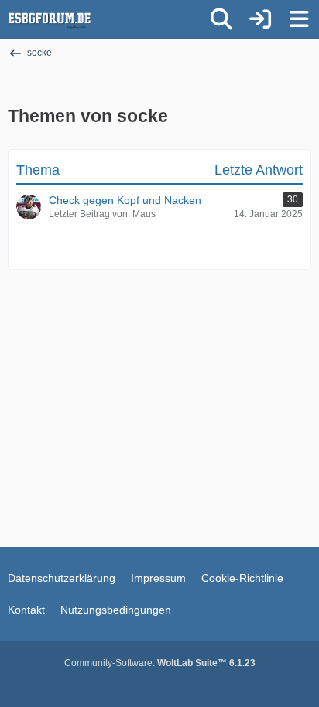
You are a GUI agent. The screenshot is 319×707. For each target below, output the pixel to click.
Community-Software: (160, 663)
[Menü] (298, 19)
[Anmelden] (260, 19)
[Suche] (221, 19)
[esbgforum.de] (49, 19)
